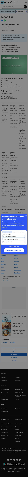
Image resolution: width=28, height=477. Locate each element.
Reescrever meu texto (13, 250)
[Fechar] (25, 215)
